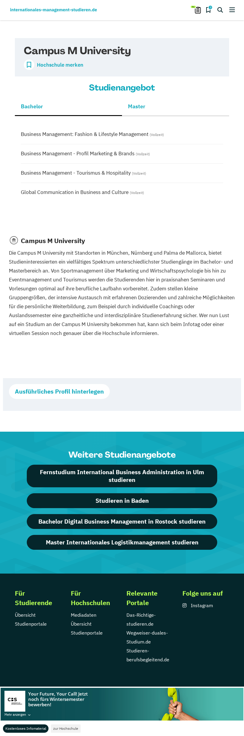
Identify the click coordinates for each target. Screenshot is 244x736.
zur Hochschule (65, 728)
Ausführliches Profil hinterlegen (59, 391)
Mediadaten (83, 615)
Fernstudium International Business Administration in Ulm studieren (122, 476)
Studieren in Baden (122, 501)
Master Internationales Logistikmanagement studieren (122, 542)
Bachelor (32, 106)
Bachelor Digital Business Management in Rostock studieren (122, 521)
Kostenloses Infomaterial (25, 728)
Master (136, 106)
